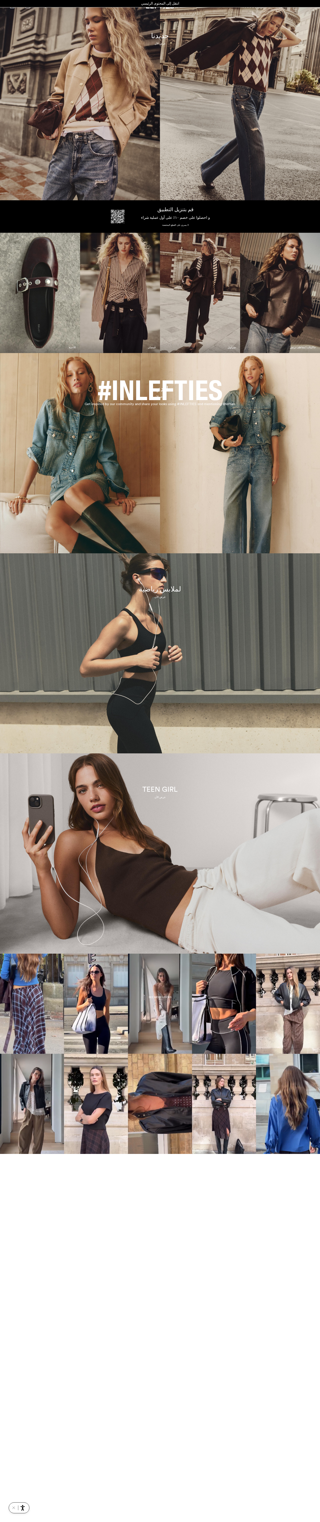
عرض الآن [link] (160, 44)
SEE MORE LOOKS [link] (160, 997)
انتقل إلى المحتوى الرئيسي (160, 3)
